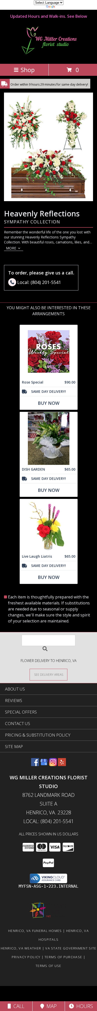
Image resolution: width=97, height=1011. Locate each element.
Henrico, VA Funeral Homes (35, 930)
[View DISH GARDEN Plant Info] (48, 438)
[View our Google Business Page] (44, 764)
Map (50, 1006)
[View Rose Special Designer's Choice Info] (48, 351)
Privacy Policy (26, 957)
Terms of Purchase (63, 957)
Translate (63, 7)
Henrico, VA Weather (21, 948)
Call (17, 1006)
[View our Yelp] (62, 764)
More (11, 248)
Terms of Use (48, 965)
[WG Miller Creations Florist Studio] (48, 56)
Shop (28, 70)
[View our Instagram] (53, 764)
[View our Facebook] (35, 764)
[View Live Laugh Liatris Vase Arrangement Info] (48, 525)
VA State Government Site (70, 948)
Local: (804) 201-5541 (48, 821)
